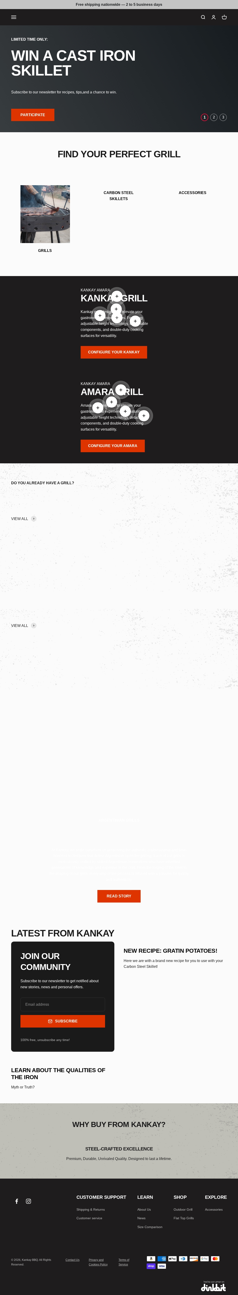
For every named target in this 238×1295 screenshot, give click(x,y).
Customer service (89, 1218)
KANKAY (88, 290)
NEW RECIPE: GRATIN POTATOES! (170, 950)
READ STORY (119, 896)
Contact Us (72, 1260)
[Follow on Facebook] (16, 1201)
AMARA (103, 290)
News (141, 1218)
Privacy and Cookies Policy (98, 1262)
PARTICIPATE (32, 115)
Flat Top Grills (184, 1218)
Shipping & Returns (90, 1209)
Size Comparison (149, 1227)
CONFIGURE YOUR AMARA (112, 446)
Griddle (77, 546)
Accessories (214, 1209)
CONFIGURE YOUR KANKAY (114, 352)
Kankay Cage (138, 546)
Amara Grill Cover (197, 546)
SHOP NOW (40, 772)
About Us (144, 1209)
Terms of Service (124, 1262)
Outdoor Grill (183, 1209)
